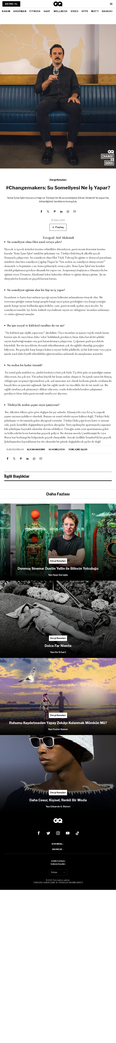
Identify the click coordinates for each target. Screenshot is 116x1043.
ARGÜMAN (19, 11)
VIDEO (75, 11)
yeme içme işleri (77, 449)
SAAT (47, 11)
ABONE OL (11, 4)
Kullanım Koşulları (58, 864)
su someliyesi (57, 449)
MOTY (95, 11)
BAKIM (6, 11)
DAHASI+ (107, 11)
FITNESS (35, 11)
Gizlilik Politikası (58, 861)
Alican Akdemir (36, 449)
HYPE (85, 11)
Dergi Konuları (58, 179)
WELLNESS (61, 11)
